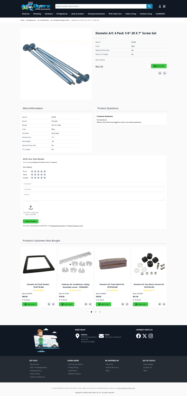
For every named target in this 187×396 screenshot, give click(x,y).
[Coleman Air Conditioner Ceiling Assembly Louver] (75, 264)
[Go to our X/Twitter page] (144, 335)
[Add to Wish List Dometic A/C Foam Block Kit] (123, 304)
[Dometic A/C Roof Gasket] (38, 264)
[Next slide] (100, 312)
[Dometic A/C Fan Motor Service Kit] (149, 264)
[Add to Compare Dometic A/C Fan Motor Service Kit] (164, 304)
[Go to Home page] (36, 6)
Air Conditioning (43, 20)
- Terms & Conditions (75, 364)
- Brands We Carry (111, 367)
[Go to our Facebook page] (138, 335)
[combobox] (100, 6)
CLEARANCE (160, 14)
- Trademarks (72, 371)
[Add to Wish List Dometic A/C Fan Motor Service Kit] (159, 304)
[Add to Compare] (165, 73)
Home (22, 20)
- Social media (148, 364)
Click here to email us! (113, 337)
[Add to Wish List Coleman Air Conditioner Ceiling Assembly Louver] (86, 304)
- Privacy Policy (72, 367)
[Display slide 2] (96, 312)
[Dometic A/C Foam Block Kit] (112, 264)
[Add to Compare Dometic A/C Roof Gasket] (53, 304)
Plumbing (37, 14)
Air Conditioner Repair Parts (60, 20)
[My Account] (159, 6)
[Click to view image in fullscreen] (56, 64)
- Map (145, 371)
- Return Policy (34, 374)
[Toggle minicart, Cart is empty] (164, 6)
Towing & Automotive (96, 14)
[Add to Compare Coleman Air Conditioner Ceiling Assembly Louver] (90, 304)
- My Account (34, 364)
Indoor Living (131, 14)
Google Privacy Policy (58, 226)
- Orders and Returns (37, 377)
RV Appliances (62, 14)
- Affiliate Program (74, 374)
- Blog (107, 371)
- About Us (109, 364)
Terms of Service (73, 226)
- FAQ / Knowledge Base (38, 367)
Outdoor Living (146, 14)
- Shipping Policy (35, 371)
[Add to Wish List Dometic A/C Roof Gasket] (49, 304)
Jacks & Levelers (77, 14)
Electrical (25, 14)
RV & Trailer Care (115, 14)
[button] (101, 38)
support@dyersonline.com (126, 388)
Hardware (49, 14)
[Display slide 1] (91, 312)
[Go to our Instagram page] (150, 335)
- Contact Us (147, 367)
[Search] (149, 6)
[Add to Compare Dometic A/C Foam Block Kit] (127, 304)
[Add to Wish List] (160, 73)
